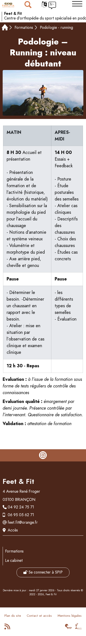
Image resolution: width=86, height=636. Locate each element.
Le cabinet (14, 560)
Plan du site (12, 615)
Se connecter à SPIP (45, 572)
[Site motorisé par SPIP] (68, 628)
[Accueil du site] (8, 5)
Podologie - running (56, 27)
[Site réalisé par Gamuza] (78, 628)
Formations (24, 27)
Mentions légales (70, 615)
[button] (77, 3)
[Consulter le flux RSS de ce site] (8, 628)
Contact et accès (39, 615)
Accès (13, 530)
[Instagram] (43, 455)
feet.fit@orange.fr (23, 522)
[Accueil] (5, 28)
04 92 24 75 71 (21, 507)
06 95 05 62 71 (21, 515)
